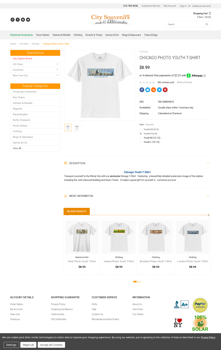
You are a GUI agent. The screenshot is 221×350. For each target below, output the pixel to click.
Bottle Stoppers (21, 120)
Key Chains (19, 97)
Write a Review (184, 82)
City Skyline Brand (22, 58)
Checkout (15, 319)
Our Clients (138, 314)
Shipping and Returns (62, 309)
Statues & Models (62, 35)
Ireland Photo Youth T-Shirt (119, 261)
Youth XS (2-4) (151, 129)
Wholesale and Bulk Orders (105, 319)
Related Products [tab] (76, 211)
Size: (146, 124)
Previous (203, 215)
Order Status (16, 304)
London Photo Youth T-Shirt (192, 261)
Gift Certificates (58, 319)
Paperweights (20, 114)
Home (13, 44)
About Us (137, 304)
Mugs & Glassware (131, 35)
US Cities (24, 44)
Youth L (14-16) (152, 142)
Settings (11, 345)
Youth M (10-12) (152, 138)
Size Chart (138, 309)
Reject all (28, 345)
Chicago (35, 44)
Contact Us (97, 314)
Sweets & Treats (93, 35)
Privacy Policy (58, 304)
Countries (18, 69)
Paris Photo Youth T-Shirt (82, 261)
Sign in (183, 6)
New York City (20, 75)
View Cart (15, 314)
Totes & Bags (151, 35)
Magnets (17, 108)
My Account (170, 6)
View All (17, 148)
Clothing (78, 35)
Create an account (201, 6)
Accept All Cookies (51, 345)
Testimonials (57, 314)
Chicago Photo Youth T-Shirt (56, 44)
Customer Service (151, 6)
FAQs (94, 304)
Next (208, 215)
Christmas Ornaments (21, 35)
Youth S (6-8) (150, 133)
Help (94, 309)
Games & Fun (112, 35)
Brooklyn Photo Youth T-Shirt (156, 261)
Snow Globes (42, 35)
